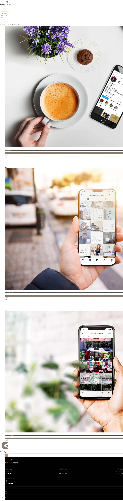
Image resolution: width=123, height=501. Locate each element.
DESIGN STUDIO (5, 11)
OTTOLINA (8, 150)
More (6, 156)
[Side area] (7, 6)
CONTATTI (3, 21)
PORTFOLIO (4, 15)
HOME (7, 456)
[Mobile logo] (6, 484)
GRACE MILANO (10, 435)
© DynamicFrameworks (4, 24)
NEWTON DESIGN (10, 292)
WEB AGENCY (4, 13)
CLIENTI (3, 19)
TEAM (2, 17)
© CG (2, 497)
